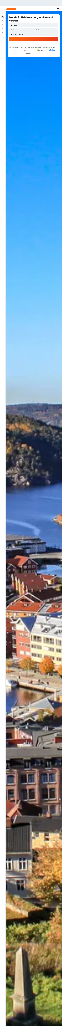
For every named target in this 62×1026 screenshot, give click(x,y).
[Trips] (3, 33)
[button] (3, 8)
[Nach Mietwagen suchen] (3, 20)
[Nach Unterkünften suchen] (3, 17)
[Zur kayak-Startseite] (11, 9)
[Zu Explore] (3, 25)
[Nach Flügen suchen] (3, 13)
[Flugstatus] (3, 28)
